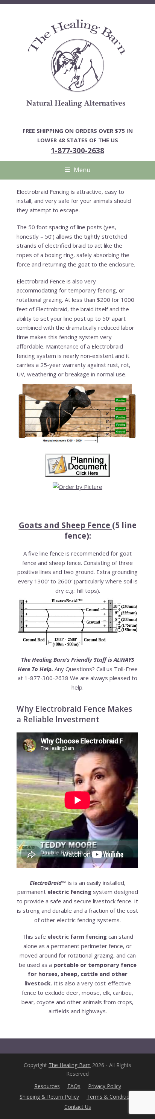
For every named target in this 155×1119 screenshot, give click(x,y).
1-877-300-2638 (77, 150)
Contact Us (77, 1106)
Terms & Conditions (111, 1096)
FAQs (74, 1086)
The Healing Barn (70, 1065)
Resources (47, 1086)
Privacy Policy (104, 1086)
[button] (77, 170)
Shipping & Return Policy (49, 1096)
